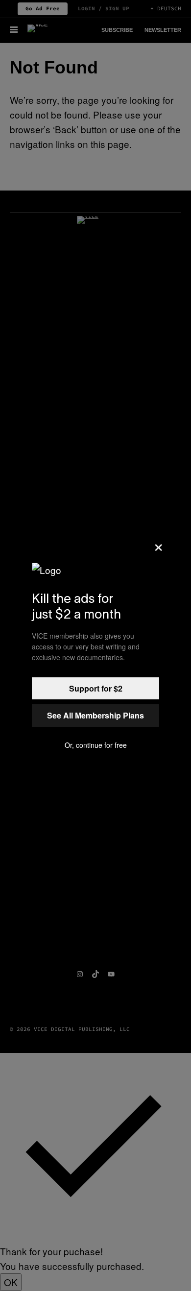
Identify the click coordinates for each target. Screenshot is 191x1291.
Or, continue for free (96, 745)
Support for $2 (95, 688)
